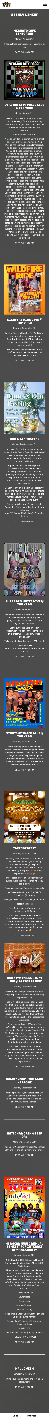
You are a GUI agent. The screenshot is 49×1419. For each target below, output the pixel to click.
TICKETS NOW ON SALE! (24, 1337)
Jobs (15, 1416)
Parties (31, 1416)
